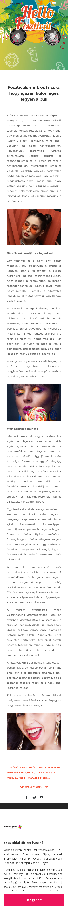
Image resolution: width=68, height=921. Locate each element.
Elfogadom (34, 900)
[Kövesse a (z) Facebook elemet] (27, 797)
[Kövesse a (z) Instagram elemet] (34, 797)
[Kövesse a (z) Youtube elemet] (41, 797)
